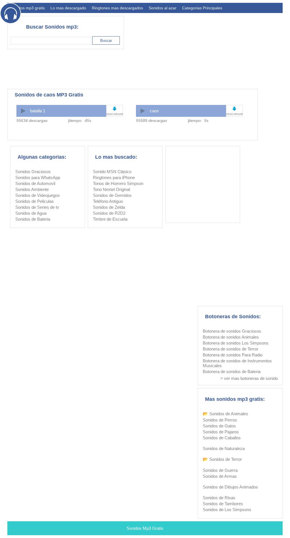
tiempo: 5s (198, 120)
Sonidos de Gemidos (112, 195)
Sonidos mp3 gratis (27, 8)
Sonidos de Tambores (223, 503)
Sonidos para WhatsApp (37, 177)
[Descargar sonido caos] (234, 108)
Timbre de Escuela (110, 219)
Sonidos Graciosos (33, 171)
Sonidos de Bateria (32, 219)
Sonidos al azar (162, 8)
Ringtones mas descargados (117, 8)
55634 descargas (32, 120)
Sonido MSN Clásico (112, 171)
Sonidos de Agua (30, 213)
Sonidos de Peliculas (34, 201)
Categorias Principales (202, 8)
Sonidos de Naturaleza (224, 448)
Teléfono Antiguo (108, 201)
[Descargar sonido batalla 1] (114, 108)
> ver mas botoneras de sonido (249, 378)
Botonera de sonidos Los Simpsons (235, 343)
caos (154, 110)
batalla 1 (37, 110)
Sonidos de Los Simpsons (227, 509)
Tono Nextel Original (111, 189)
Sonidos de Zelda (109, 207)
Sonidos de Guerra (220, 470)
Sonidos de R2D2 (109, 213)
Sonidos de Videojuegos (37, 195)
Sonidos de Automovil (35, 183)
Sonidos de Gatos (219, 425)
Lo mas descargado (68, 8)
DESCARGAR (114, 114)
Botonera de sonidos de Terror (230, 349)
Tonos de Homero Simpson (118, 183)
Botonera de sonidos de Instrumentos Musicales (237, 363)
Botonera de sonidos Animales (231, 337)
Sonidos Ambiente (32, 189)
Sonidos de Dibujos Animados (230, 487)
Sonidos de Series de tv (37, 207)
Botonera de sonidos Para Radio (233, 354)
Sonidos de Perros (220, 420)
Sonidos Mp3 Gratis (145, 528)
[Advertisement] (179, 69)
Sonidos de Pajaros (221, 431)
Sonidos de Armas (220, 476)
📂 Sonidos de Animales (225, 413)
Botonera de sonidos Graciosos (232, 331)
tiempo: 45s (80, 120)
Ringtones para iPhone (114, 177)
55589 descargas (151, 120)
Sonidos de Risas (219, 497)
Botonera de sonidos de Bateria (232, 371)
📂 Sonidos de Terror (222, 459)
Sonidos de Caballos (222, 437)
